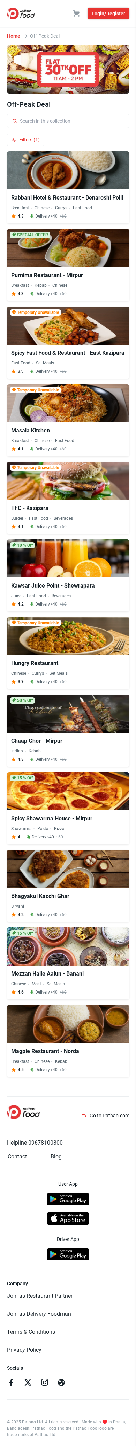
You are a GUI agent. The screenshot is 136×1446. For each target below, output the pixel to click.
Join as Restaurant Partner (40, 1296)
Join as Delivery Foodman (39, 1314)
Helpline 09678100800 (35, 1142)
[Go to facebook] (11, 1383)
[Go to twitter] (28, 1383)
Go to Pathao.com (109, 1115)
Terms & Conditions (31, 1332)
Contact (17, 1156)
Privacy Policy (24, 1350)
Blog (56, 1156)
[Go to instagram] (44, 1383)
